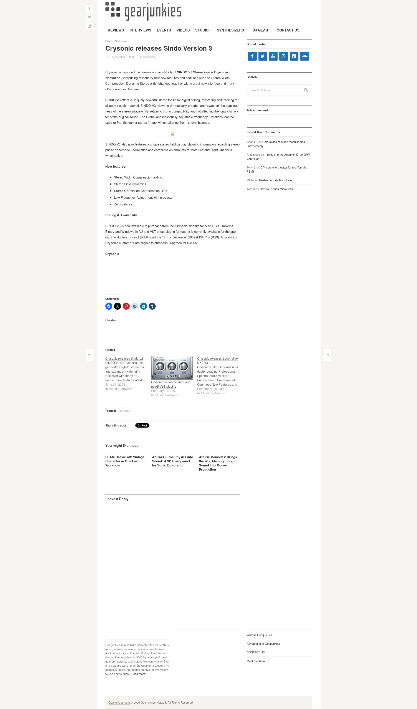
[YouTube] (273, 56)
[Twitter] (262, 56)
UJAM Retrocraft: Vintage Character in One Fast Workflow (124, 461)
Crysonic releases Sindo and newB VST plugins (170, 384)
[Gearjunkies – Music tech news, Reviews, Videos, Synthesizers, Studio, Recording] (143, 10)
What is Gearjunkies (259, 635)
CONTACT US (256, 652)
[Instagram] (283, 56)
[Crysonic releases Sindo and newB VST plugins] (172, 368)
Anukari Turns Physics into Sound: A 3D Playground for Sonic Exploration (172, 461)
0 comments (148, 57)
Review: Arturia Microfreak (275, 180)
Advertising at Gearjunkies (263, 643)
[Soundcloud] (304, 56)
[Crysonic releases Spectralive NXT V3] (220, 375)
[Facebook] (252, 56)
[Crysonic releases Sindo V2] (128, 373)
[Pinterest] (294, 56)
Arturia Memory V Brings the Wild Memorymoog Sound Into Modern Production (218, 463)
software (124, 410)
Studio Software (116, 41)
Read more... (139, 674)
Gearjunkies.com (119, 702)
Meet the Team (256, 661)
